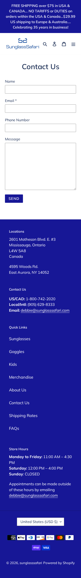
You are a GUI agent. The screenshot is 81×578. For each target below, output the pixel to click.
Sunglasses (19, 338)
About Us (17, 390)
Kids (13, 364)
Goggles (16, 351)
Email (11, 100)
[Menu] (73, 43)
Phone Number (17, 120)
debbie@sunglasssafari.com (45, 310)
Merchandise (21, 377)
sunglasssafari (31, 563)
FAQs (14, 428)
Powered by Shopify (59, 563)
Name (10, 81)
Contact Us (19, 402)
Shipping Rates (23, 415)
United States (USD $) (39, 521)
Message (12, 139)
